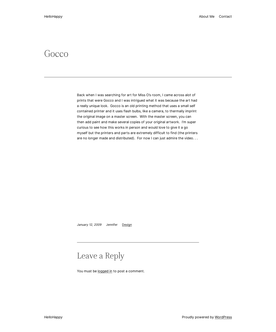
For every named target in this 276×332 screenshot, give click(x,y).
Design (127, 224)
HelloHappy (53, 16)
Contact (225, 16)
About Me (206, 16)
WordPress (223, 317)
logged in (105, 271)
